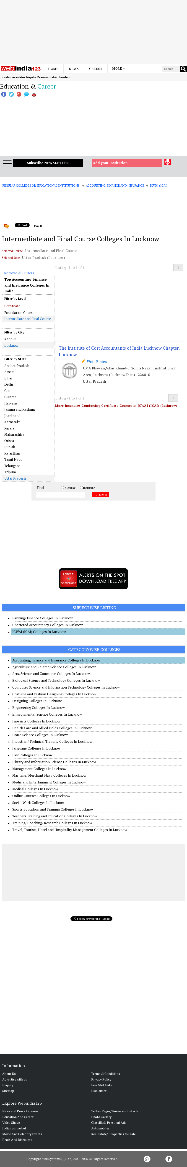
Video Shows (11, 1122)
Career (95, 68)
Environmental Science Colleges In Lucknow (47, 714)
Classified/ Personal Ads (108, 1122)
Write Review (96, 361)
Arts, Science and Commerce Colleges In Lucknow (51, 673)
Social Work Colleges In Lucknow (38, 802)
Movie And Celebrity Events (22, 1134)
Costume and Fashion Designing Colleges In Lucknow (54, 694)
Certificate (12, 306)
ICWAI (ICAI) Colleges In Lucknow (39, 631)
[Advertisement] (93, 32)
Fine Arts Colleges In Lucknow (36, 721)
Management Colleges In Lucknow (39, 768)
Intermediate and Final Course (27, 318)
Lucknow (11, 345)
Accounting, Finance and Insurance (115, 185)
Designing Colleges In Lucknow (37, 701)
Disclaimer (98, 1090)
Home (53, 68)
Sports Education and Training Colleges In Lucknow (53, 809)
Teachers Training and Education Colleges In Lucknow (54, 816)
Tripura (10, 472)
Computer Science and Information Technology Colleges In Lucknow (66, 687)
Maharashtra (14, 434)
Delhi (8, 384)
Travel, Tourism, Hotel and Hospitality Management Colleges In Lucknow (69, 829)
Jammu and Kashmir (19, 409)
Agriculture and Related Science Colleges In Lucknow (54, 667)
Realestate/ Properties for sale (113, 1134)
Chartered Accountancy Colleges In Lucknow (47, 625)
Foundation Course (19, 312)
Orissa (9, 440)
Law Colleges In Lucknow (32, 755)
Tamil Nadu (13, 459)
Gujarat (10, 396)
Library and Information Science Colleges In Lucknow (54, 762)
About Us (9, 1073)
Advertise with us (14, 1079)
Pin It (38, 226)
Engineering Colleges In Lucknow (38, 707)
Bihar (8, 378)
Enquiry (7, 1085)
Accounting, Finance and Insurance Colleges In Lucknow (56, 660)
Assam (9, 371)
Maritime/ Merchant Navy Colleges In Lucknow (49, 775)
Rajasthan (12, 453)
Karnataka (12, 422)
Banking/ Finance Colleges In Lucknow (42, 618)
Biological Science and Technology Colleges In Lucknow (56, 680)
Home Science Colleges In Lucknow (40, 734)
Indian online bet (14, 1128)
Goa (7, 390)
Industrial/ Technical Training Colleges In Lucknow (52, 741)
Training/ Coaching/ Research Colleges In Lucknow (52, 823)
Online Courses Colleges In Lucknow (41, 795)
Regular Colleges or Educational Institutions (40, 185)
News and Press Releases (20, 1111)
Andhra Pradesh (16, 365)
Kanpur (10, 339)
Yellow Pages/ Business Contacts (115, 1111)
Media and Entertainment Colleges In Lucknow (49, 782)
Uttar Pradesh (15, 478)
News (74, 68)
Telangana (12, 465)
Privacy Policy (101, 1079)
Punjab (9, 447)
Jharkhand (12, 415)
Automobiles (100, 1128)
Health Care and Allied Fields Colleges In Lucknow (52, 728)
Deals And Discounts (17, 1139)
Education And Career (18, 1117)
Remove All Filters (19, 273)
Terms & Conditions (105, 1073)
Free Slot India (101, 1085)
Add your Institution (110, 162)
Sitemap (8, 1090)
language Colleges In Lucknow (36, 748)
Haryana (11, 403)
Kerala (9, 428)
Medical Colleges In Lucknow (35, 789)
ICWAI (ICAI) (159, 185)
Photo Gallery (101, 1117)
